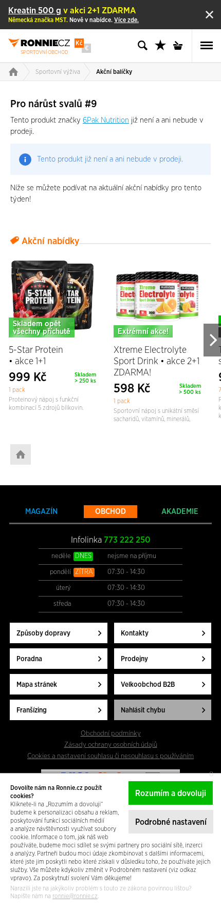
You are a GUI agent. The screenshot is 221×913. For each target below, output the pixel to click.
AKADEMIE (179, 511)
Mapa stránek (36, 684)
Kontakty (135, 633)
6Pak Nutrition (106, 120)
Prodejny (134, 659)
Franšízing (31, 710)
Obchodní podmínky (111, 733)
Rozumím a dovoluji (170, 793)
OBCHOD (110, 511)
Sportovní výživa (57, 72)
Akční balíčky (114, 72)
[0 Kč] (181, 45)
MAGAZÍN (41, 511)
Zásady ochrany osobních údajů (110, 744)
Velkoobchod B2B (148, 684)
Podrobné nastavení (171, 822)
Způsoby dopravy (43, 633)
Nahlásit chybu (143, 710)
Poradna (29, 659)
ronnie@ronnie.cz (75, 896)
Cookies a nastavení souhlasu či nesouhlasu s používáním (110, 756)
